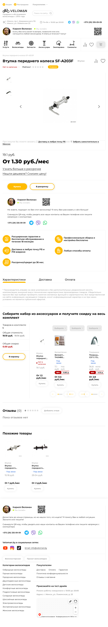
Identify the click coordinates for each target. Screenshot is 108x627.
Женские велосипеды (13, 610)
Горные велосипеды (12, 573)
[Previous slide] (53, 394)
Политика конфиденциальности (52, 573)
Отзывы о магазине (45, 577)
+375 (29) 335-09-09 (93, 22)
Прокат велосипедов (37, 559)
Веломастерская (13, 559)
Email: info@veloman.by (36, 548)
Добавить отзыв (51, 410)
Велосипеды (18, 47)
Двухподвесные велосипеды (17, 581)
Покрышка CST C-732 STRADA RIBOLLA (94, 356)
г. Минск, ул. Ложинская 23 (17, 23)
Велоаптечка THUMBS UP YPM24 (60, 356)
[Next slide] (66, 394)
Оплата (52, 570)
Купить (17, 186)
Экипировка (58, 47)
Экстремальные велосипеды (17, 607)
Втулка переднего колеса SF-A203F (41, 357)
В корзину (14, 356)
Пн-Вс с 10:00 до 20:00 (53, 22)
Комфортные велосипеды (15, 588)
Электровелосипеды (13, 603)
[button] (20, 106)
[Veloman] (15, 11)
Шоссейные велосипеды (15, 599)
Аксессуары (44, 47)
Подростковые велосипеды (16, 592)
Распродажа (22, 4)
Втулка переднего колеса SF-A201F (13, 466)
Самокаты (72, 47)
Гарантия (63, 570)
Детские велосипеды (13, 584)
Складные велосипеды (14, 595)
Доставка (40, 570)
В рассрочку (42, 186)
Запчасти (31, 47)
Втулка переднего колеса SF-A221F (39, 466)
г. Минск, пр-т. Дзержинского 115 (20, 21)
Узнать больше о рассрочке (22, 168)
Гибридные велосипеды (14, 570)
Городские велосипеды (14, 577)
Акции (9, 4)
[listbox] (59, 328)
